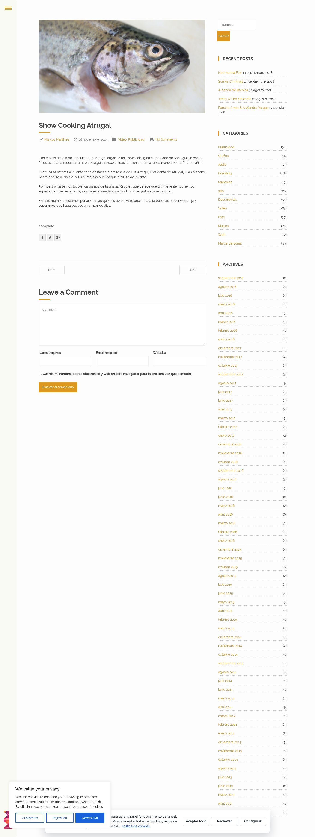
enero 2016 (226, 540)
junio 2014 (225, 689)
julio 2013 (225, 777)
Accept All (90, 818)
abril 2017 (225, 409)
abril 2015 (225, 611)
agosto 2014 (227, 672)
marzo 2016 (226, 523)
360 (221, 191)
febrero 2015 (227, 619)
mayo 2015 (226, 602)
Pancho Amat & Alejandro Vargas (243, 107)
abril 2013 (225, 803)
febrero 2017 (227, 427)
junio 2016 (225, 497)
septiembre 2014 (230, 663)
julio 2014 (225, 681)
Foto (221, 217)
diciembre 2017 (229, 348)
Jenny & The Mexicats (234, 99)
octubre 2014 (228, 654)
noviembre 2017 (230, 357)
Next (192, 269)
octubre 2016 (228, 462)
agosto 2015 (227, 576)
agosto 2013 (227, 768)
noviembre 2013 (230, 751)
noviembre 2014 (230, 646)
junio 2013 (225, 786)
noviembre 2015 (230, 558)
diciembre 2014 (229, 637)
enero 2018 (226, 339)
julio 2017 (225, 392)
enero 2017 (226, 435)
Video (122, 139)
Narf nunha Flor (230, 72)
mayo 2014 (226, 698)
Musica (223, 226)
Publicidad (136, 139)
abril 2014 (225, 707)
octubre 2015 (228, 567)
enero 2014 (226, 733)
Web (222, 234)
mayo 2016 (226, 505)
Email (106, 352)
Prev (51, 269)
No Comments (166, 139)
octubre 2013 (228, 759)
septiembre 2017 (230, 374)
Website (159, 352)
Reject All (60, 818)
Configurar (253, 821)
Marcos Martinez (56, 139)
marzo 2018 (226, 322)
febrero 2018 (227, 330)
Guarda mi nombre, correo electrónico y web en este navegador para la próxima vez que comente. (117, 374)
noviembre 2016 (230, 453)
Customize (30, 818)
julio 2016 (225, 488)
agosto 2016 (227, 479)
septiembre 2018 (230, 278)
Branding (225, 173)
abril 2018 (225, 313)
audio (222, 164)
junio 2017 (225, 400)
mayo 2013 (226, 794)
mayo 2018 (226, 304)
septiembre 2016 (230, 470)
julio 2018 (225, 295)
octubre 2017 (228, 365)
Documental (227, 199)
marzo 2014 (226, 716)
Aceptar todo (196, 821)
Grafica (223, 156)
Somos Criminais (230, 81)
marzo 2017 (226, 418)
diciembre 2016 (229, 444)
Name (50, 352)
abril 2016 (225, 514)
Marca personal (230, 243)
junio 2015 (225, 593)
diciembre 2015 (229, 549)
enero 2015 (226, 628)
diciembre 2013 (229, 742)
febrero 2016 (227, 532)
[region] (60, 804)
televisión (225, 182)
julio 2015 (225, 584)
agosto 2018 (227, 287)
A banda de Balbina (233, 90)
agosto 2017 (227, 383)
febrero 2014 (227, 724)
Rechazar (224, 821)
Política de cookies (136, 826)
